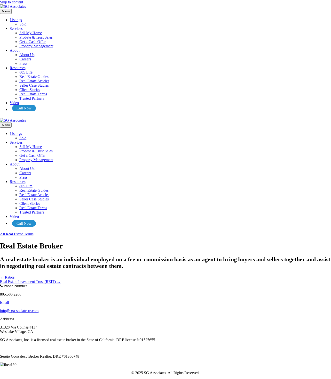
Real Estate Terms (33, 94)
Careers (25, 59)
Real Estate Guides (33, 76)
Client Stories (29, 90)
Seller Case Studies (34, 85)
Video (14, 103)
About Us (26, 55)
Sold (22, 24)
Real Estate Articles (34, 81)
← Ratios (7, 277)
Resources (17, 68)
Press (23, 63)
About (14, 50)
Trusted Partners (31, 98)
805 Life (25, 72)
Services (16, 28)
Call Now (24, 108)
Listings (16, 20)
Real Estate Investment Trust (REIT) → (30, 282)
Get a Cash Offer (32, 42)
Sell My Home (30, 33)
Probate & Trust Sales (36, 37)
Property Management (36, 46)
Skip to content (11, 2)
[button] (16, 234)
